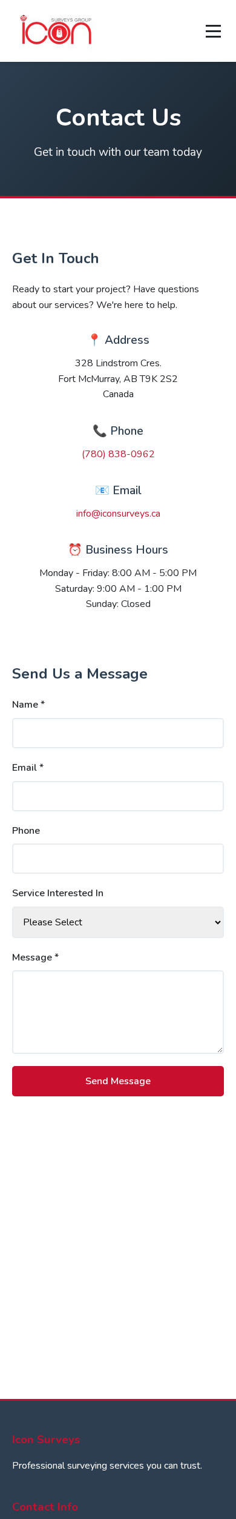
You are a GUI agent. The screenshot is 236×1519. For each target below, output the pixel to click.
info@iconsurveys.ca (118, 513)
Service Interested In (57, 893)
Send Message (118, 1081)
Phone (26, 830)
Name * (28, 704)
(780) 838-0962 (118, 454)
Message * (35, 957)
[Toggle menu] (213, 31)
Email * (28, 767)
